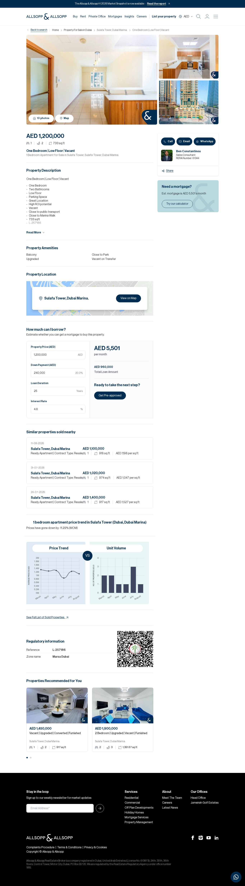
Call (170, 141)
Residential (131, 797)
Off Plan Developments (139, 807)
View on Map (128, 298)
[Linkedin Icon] (216, 837)
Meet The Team (172, 797)
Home (55, 30)
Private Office (97, 16)
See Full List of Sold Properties (45, 617)
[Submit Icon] (99, 808)
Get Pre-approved (110, 395)
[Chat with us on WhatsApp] (236, 877)
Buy (75, 16)
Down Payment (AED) (43, 365)
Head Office (198, 797)
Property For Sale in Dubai (78, 30)
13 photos (43, 118)
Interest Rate (39, 401)
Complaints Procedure (40, 847)
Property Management (139, 822)
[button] (207, 16)
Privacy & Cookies (95, 847)
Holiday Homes (134, 812)
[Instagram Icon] (201, 837)
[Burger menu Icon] (216, 16)
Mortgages (115, 16)
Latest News (170, 807)
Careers (142, 16)
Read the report (156, 4)
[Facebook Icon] (193, 837)
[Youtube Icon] (208, 837)
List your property (164, 16)
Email (186, 141)
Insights (129, 16)
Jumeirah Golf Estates (205, 802)
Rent (83, 16)
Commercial (132, 802)
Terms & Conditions (69, 847)
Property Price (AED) (43, 347)
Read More (33, 232)
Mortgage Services (137, 817)
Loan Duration (39, 383)
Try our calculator (177, 203)
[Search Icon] (198, 16)
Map (66, 118)
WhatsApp (206, 141)
